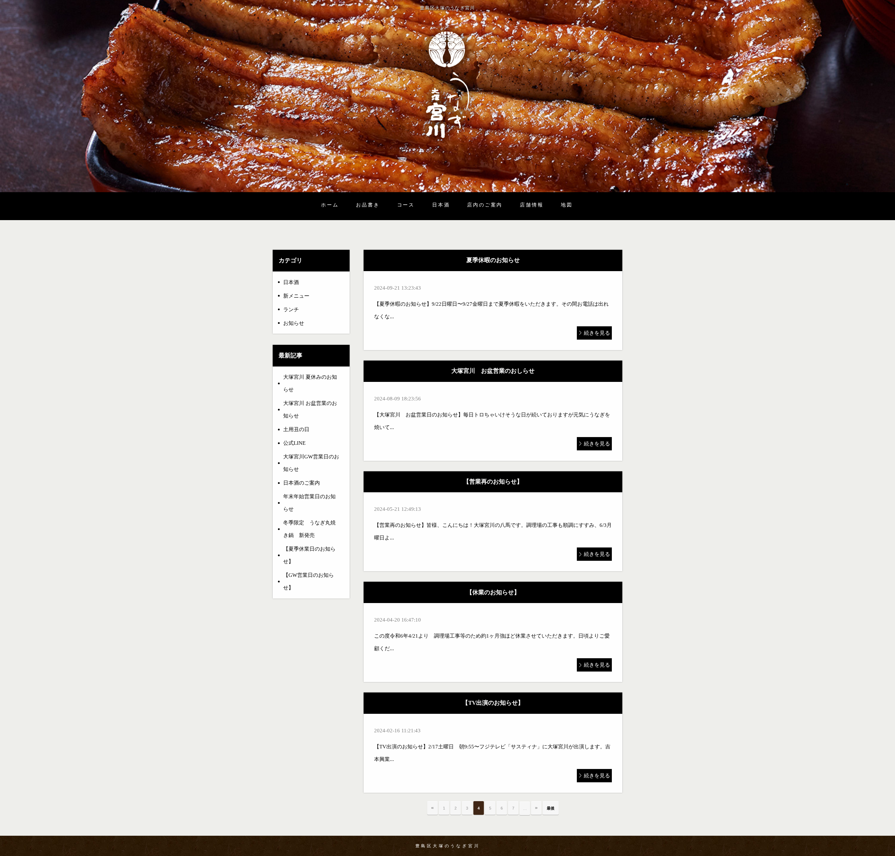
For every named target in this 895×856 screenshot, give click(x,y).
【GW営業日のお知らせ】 (308, 581)
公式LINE (294, 443)
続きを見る (597, 333)
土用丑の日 (296, 429)
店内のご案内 (484, 205)
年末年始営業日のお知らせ (309, 503)
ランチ (291, 309)
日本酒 (441, 205)
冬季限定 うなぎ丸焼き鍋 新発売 (309, 529)
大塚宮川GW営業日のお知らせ (311, 463)
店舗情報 (531, 205)
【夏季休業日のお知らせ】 (309, 555)
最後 (550, 808)
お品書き (367, 205)
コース (406, 205)
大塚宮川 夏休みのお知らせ (310, 383)
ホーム (329, 205)
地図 (567, 205)
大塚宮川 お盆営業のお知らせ (310, 409)
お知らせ (293, 323)
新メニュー (296, 296)
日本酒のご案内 (301, 483)
